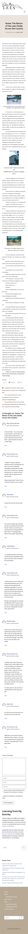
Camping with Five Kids (10, 388)
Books (6, 894)
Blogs (5, 902)
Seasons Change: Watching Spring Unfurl (12, 883)
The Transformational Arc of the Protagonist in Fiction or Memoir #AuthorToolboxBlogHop (11, 397)
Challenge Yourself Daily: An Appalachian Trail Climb (13, 873)
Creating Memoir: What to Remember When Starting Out (13, 869)
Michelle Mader (10, 621)
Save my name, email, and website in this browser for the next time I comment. (14, 791)
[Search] (24, 847)
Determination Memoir (11, 897)
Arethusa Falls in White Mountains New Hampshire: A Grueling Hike (12, 865)
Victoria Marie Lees (10, 32)
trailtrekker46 (10, 546)
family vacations (6, 390)
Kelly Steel (9, 704)
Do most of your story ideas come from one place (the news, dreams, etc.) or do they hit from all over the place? (13, 878)
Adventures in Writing (11, 904)
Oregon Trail (15, 215)
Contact (6, 892)
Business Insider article (8, 826)
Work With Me (8, 899)
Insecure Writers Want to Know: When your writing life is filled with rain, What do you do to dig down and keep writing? (13, 404)
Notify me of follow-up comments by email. (12, 797)
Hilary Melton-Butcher (13, 423)
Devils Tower (17, 133)
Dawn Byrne (9, 495)
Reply (5, 446)
